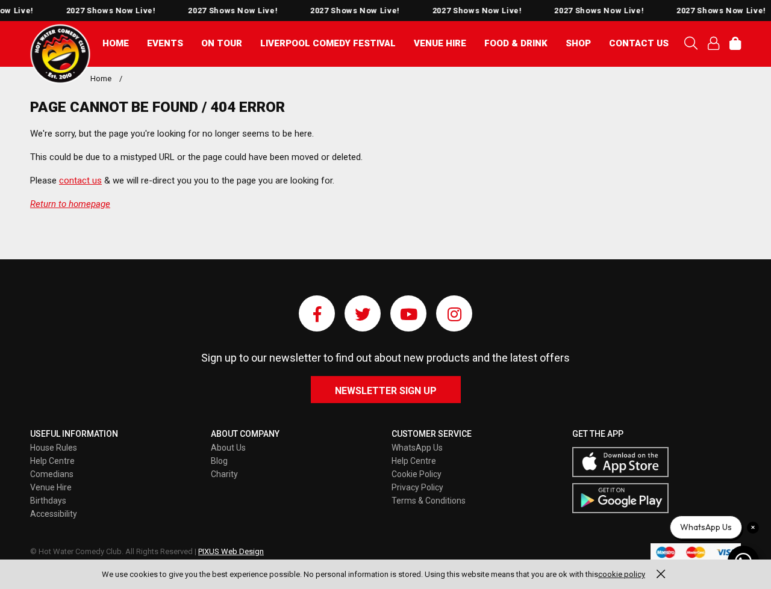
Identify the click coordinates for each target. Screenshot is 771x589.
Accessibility (53, 514)
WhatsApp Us (417, 447)
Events (165, 43)
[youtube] (408, 313)
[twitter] (363, 313)
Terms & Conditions (429, 500)
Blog (219, 461)
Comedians (51, 474)
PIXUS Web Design (231, 551)
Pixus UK (60, 54)
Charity (224, 474)
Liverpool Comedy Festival (328, 43)
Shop (578, 43)
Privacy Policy (417, 487)
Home (115, 43)
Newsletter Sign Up (386, 390)
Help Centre (52, 461)
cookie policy (621, 574)
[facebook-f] (317, 313)
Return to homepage (70, 204)
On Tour (221, 43)
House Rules (53, 447)
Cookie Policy (417, 474)
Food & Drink (516, 43)
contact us (80, 180)
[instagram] (454, 313)
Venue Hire (440, 43)
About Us (228, 447)
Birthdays (48, 500)
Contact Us (639, 43)
